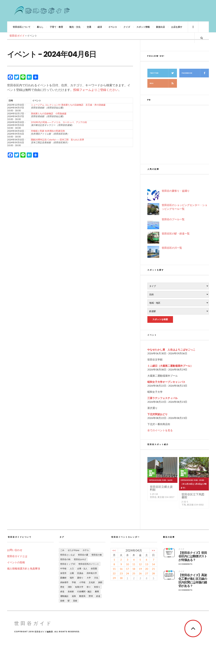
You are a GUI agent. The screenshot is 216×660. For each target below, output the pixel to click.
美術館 (71, 591)
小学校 (82, 582)
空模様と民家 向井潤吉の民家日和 (48, 130)
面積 (62, 600)
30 (121, 577)
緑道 (62, 591)
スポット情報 (143, 26)
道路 (74, 596)
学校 (74, 582)
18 (133, 568)
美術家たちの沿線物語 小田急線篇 (48, 113)
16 (121, 568)
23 (121, 573)
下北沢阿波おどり (157, 414)
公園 (72, 573)
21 (153, 568)
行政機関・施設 (84, 591)
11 (133, 564)
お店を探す (176, 26)
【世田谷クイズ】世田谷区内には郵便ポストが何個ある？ (193, 556)
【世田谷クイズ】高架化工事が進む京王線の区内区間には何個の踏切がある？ (193, 580)
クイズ (126, 26)
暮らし (40, 26)
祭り (89, 587)
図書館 (63, 577)
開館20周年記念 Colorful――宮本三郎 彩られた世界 (57, 139)
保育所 (63, 573)
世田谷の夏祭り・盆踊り (176, 190)
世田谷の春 (97, 554)
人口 (72, 568)
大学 (89, 577)
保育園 (94, 568)
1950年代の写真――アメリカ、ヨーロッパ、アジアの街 (59, 122)
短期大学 (79, 587)
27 (146, 573)
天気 (96, 577)
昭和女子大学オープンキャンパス (166, 381)
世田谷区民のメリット (88, 564)
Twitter (154, 73)
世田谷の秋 (65, 559)
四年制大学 (92, 573)
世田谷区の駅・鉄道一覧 (176, 233)
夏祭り (80, 577)
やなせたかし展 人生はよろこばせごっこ (171, 349)
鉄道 (98, 596)
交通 (89, 26)
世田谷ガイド (33, 623)
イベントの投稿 (16, 562)
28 (153, 573)
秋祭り (97, 587)
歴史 (62, 587)
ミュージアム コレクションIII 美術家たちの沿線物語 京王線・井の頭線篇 (68, 104)
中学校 (63, 568)
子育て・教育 (56, 26)
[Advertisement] (178, 135)
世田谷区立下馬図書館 (193, 496)
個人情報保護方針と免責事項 (23, 568)
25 (133, 573)
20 (146, 568)
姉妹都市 (64, 582)
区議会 (80, 573)
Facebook (187, 73)
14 (153, 564)
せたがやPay (73, 550)
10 (127, 564)
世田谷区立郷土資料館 (161, 488)
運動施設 (64, 596)
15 (114, 568)
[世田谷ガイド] (42, 11)
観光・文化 (74, 26)
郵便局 (82, 596)
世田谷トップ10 (67, 564)
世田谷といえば (67, 554)
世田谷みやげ (80, 559)
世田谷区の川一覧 (172, 247)
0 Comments (185, 564)
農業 (97, 591)
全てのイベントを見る (160, 430)
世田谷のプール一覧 (173, 219)
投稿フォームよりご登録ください (95, 90)
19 (140, 568)
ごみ (62, 550)
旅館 (100, 582)
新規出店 (160, 26)
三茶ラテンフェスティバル (162, 397)
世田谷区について (22, 26)
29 (114, 577)
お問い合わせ (14, 549)
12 (140, 564)
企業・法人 (82, 568)
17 (127, 568)
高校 (75, 600)
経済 (100, 26)
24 (127, 573)
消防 (70, 587)
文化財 (92, 582)
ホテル (86, 550)
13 (146, 564)
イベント (112, 26)
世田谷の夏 (83, 554)
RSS (152, 83)
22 (114, 573)
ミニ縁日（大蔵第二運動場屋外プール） (170, 365)
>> (153, 550)
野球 (91, 596)
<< (114, 550)
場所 (72, 577)
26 (140, 573)
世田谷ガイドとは (17, 556)
